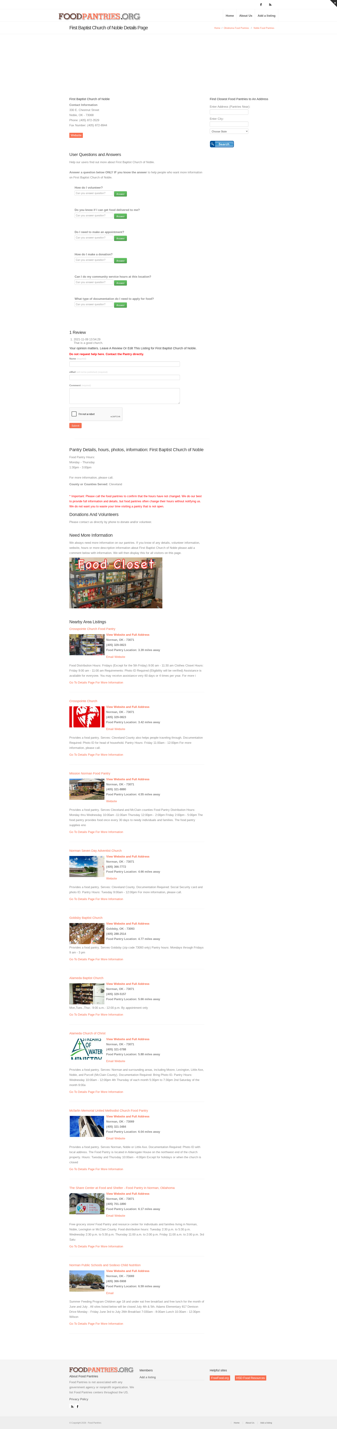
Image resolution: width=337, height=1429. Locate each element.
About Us (245, 15)
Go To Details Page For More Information (96, 682)
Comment (80, 385)
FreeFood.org (220, 1378)
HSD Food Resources (250, 1378)
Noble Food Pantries (264, 28)
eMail (88, 372)
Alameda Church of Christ (87, 1033)
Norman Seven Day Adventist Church (95, 850)
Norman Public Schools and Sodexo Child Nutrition (105, 1265)
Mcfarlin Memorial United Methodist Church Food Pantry (108, 1110)
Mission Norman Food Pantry (89, 773)
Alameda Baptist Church (86, 978)
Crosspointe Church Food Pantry (92, 629)
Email (110, 657)
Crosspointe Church (83, 701)
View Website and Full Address (127, 634)
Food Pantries (100, 18)
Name (77, 358)
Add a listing (266, 15)
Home (230, 15)
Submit (75, 425)
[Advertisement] (168, 60)
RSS (71, 1406)
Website (76, 135)
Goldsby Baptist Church (86, 918)
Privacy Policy (78, 1399)
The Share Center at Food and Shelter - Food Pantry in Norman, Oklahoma (122, 1188)
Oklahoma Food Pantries (236, 28)
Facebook (77, 1406)
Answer (120, 194)
